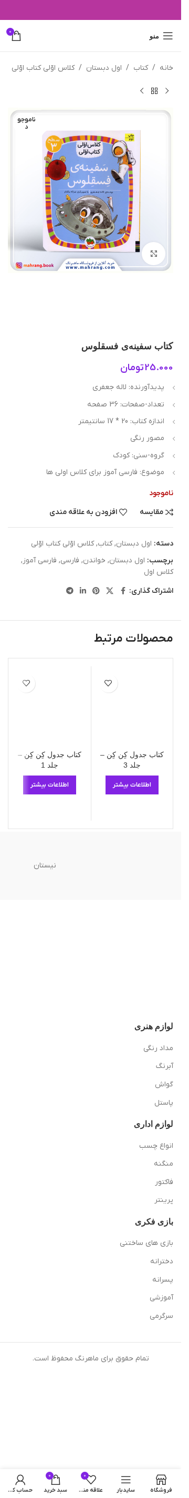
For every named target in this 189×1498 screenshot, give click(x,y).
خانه (166, 68)
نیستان (45, 866)
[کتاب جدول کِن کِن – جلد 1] (50, 707)
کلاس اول (158, 572)
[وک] (137, 866)
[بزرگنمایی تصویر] (153, 254)
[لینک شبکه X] (110, 591)
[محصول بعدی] (141, 91)
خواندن (94, 560)
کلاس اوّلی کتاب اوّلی (43, 68)
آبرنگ (164, 1066)
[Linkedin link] (83, 591)
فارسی (69, 560)
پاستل (163, 1103)
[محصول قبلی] (167, 91)
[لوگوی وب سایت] (91, 35)
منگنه (163, 1164)
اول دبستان (104, 68)
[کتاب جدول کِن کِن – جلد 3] (132, 707)
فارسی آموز (40, 560)
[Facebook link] (123, 591)
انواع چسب (156, 1146)
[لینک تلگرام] (70, 591)
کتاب (140, 68)
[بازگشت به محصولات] (154, 91)
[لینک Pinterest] (96, 591)
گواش (164, 1085)
